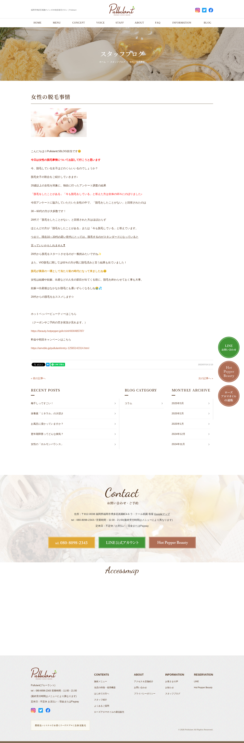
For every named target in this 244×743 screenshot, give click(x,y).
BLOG (207, 22)
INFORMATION (181, 22)
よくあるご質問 (101, 706)
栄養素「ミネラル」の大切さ (47, 413)
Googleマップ (162, 514)
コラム (128, 403)
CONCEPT (78, 22)
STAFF (120, 22)
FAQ (157, 22)
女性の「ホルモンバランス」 (47, 444)
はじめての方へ (101, 693)
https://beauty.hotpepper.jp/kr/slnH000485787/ (57, 330)
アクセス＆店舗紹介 (143, 681)
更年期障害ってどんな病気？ (47, 433)
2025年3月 (178, 403)
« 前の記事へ (38, 378)
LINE (196, 681)
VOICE (100, 22)
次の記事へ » (205, 378)
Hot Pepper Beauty (203, 687)
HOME (38, 22)
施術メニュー (100, 681)
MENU (57, 22)
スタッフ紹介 (100, 699)
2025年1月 (178, 423)
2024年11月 (178, 444)
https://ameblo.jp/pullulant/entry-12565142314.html (60, 348)
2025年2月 (178, 413)
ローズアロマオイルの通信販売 (109, 712)
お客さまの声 (171, 681)
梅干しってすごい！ (42, 403)
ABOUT (139, 22)
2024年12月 (178, 433)
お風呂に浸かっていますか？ (47, 423)
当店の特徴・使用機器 (105, 687)
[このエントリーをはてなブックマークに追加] (48, 364)
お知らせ (169, 687)
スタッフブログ (172, 693)
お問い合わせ (140, 687)
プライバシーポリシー (144, 693)
